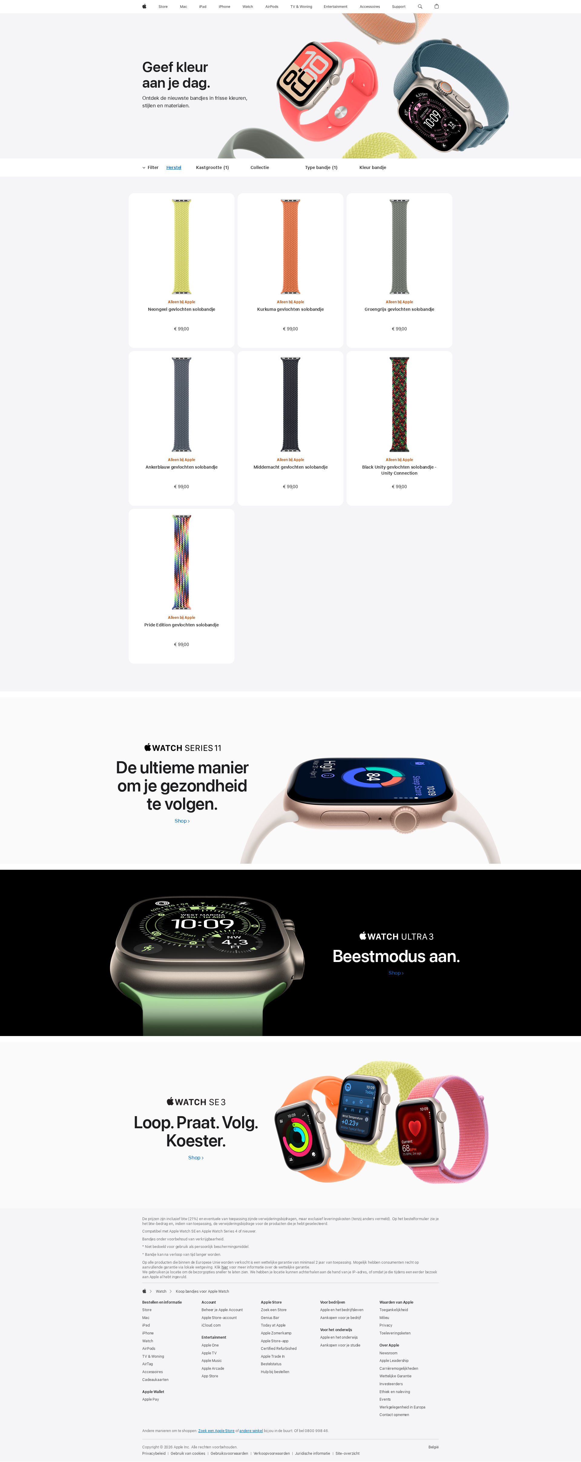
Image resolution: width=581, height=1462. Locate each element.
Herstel (173, 168)
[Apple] (144, 1291)
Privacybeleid (153, 1453)
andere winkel (251, 1431)
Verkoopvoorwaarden (272, 1453)
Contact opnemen (394, 1415)
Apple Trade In (273, 1356)
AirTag (147, 1364)
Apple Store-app (274, 1341)
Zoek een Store (274, 1310)
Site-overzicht (347, 1453)
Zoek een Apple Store (216, 1431)
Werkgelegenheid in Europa (402, 1407)
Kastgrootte (213, 168)
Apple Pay (150, 1399)
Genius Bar (270, 1318)
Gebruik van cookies (188, 1453)
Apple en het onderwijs (339, 1337)
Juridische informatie (312, 1453)
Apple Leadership (394, 1361)
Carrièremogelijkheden (398, 1368)
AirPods (148, 1349)
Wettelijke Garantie (395, 1376)
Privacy (385, 1325)
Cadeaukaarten (155, 1380)
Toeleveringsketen (395, 1333)
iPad (146, 1325)
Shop (182, 821)
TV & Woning (153, 1356)
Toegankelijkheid (393, 1310)
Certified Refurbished (278, 1349)
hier (225, 1267)
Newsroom (388, 1353)
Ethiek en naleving (394, 1392)
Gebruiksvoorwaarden (229, 1453)
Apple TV (209, 1353)
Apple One (210, 1345)
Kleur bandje (372, 167)
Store (146, 1310)
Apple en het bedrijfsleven (341, 1310)
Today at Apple (273, 1325)
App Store (210, 1376)
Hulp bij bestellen (275, 1372)
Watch (161, 1291)
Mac (145, 1318)
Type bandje (322, 168)
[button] (420, 6)
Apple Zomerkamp (276, 1333)
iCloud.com (211, 1325)
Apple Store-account (219, 1318)
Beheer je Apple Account (222, 1310)
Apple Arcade (213, 1368)
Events (385, 1399)
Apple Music (212, 1361)
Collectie (260, 167)
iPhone (148, 1333)
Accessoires (152, 1372)
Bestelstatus (271, 1364)
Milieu (384, 1318)
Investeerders (390, 1384)
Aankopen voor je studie (340, 1345)
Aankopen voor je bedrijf (340, 1318)
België (433, 1447)
